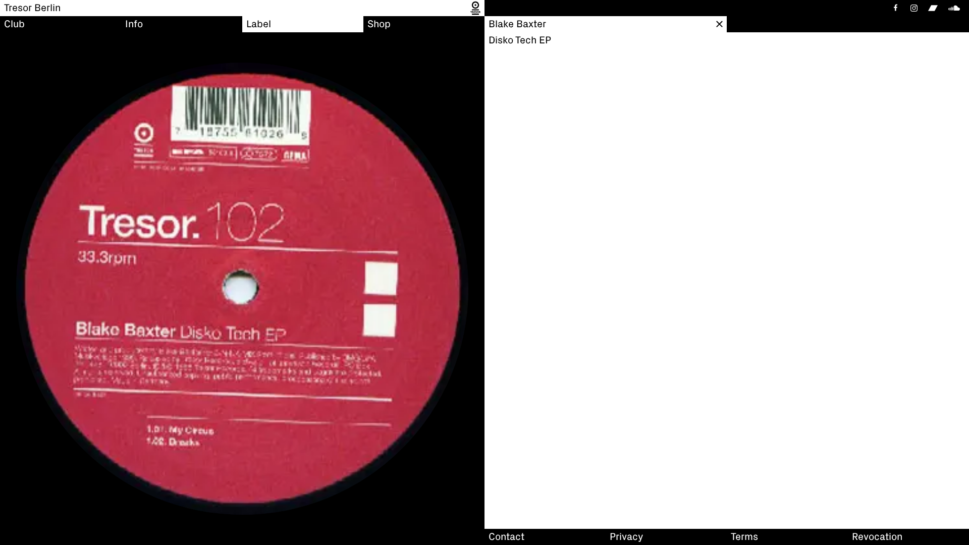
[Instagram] (914, 8)
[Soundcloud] (956, 8)
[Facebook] (895, 8)
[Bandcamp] (933, 8)
